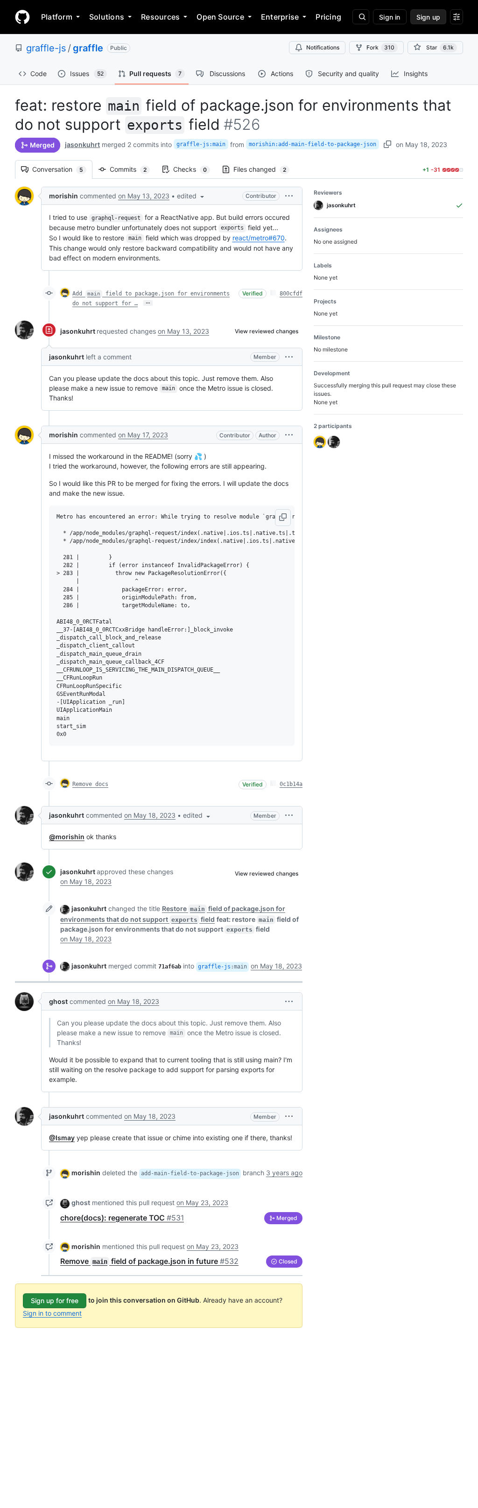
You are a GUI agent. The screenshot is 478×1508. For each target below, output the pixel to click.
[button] (191, 196)
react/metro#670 (258, 238)
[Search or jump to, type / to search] (360, 16)
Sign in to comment (52, 1313)
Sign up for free (54, 1301)
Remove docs (90, 784)
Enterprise (280, 16)
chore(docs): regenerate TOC (122, 1217)
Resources (160, 16)
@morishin (66, 837)
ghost (58, 1001)
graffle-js (46, 48)
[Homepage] (22, 16)
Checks (194, 169)
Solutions (106, 16)
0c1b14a (291, 784)
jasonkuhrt (82, 144)
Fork (380, 47)
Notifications (322, 47)
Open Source (220, 16)
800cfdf (291, 293)
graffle (88, 48)
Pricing (328, 16)
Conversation (62, 169)
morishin (63, 196)
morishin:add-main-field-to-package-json (312, 144)
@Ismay (62, 1138)
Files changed (264, 169)
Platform (56, 16)
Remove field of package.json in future (149, 1261)
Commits (133, 169)
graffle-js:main (200, 144)
